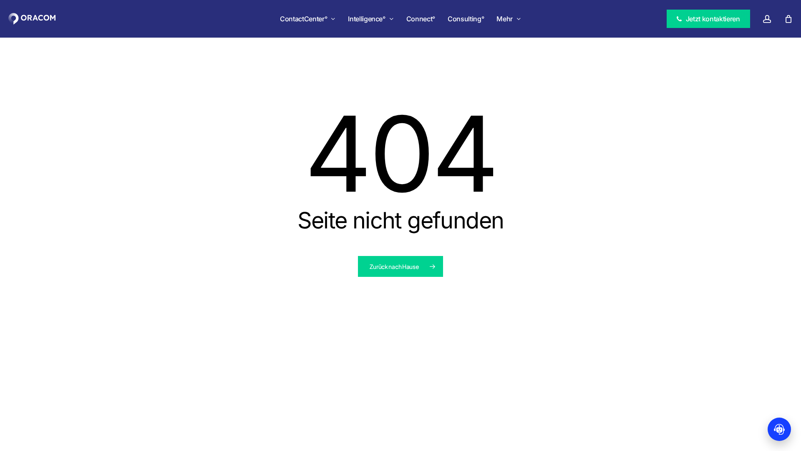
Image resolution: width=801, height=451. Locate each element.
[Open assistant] (779, 429)
